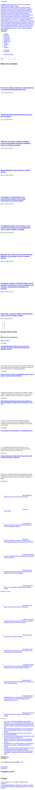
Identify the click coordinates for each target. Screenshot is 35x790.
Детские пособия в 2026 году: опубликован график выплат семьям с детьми (15, 5)
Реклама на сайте (8, 54)
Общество (7, 37)
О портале (7, 51)
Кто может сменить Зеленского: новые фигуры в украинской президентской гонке (17, 88)
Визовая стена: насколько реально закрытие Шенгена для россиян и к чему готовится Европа (16, 256)
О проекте (25, 785)
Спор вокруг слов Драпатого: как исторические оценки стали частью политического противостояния (13, 198)
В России (6, 35)
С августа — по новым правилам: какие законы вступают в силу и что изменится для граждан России (17, 20)
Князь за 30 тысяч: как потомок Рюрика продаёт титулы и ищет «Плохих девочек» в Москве (17, 375)
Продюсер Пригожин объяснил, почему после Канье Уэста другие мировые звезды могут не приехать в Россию (17, 25)
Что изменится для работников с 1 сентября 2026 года (16, 430)
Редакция (6, 50)
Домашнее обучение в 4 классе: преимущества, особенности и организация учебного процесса (17, 16)
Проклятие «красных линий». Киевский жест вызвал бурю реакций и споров (17, 314)
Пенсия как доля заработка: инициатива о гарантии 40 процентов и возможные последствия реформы (16, 13)
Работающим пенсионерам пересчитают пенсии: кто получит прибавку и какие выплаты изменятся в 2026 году (17, 22)
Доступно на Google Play (4, 767)
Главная (6, 34)
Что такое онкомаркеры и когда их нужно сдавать (16, 27)
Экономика (7, 38)
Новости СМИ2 (5, 340)
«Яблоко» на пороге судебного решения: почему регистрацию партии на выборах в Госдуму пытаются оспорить (16, 143)
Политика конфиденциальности (19, 786)
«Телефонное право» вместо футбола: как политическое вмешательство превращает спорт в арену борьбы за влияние (15, 227)
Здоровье (6, 44)
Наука (5, 42)
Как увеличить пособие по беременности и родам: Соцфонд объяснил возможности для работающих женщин (16, 10)
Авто (5, 45)
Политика (6, 40)
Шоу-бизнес (7, 41)
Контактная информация (8, 785)
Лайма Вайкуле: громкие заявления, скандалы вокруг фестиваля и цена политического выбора (15, 8)
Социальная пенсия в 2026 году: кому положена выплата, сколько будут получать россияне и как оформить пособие (15, 347)
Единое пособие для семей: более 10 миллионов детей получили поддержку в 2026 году (16, 456)
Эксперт (6, 47)
